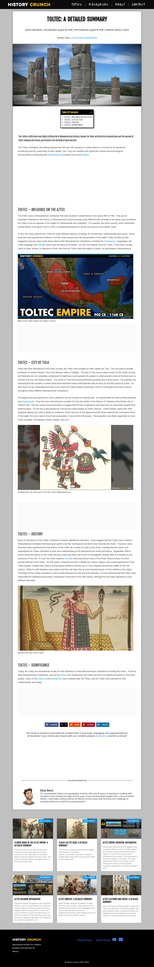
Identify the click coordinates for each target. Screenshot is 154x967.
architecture (56, 678)
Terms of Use (103, 940)
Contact (138, 4)
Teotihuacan (110, 241)
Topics (76, 4)
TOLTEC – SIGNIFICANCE (73, 125)
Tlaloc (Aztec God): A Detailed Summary (73, 844)
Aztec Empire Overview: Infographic (120, 842)
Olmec (63, 675)
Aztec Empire (77, 38)
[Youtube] (114, 939)
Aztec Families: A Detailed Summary (75, 899)
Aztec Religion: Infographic (27, 899)
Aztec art (42, 678)
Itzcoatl (68, 558)
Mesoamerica (91, 38)
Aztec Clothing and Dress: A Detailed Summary (120, 900)
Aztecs (85, 155)
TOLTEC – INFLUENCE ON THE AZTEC (78, 117)
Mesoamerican (55, 155)
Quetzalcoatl (28, 401)
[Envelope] (121, 939)
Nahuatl (41, 245)
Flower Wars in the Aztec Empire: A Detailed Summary (31, 844)
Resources (98, 4)
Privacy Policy (84, 940)
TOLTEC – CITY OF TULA (73, 119)
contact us (101, 735)
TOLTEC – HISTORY (71, 122)
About (120, 4)
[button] (91, 112)
